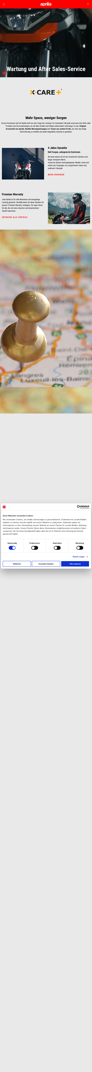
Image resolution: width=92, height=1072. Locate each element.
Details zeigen (79, 557)
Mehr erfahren (56, 175)
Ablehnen (17, 564)
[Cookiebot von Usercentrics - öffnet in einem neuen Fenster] (78, 507)
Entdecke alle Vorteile (15, 217)
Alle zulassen (75, 564)
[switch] (34, 548)
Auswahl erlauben (46, 564)
